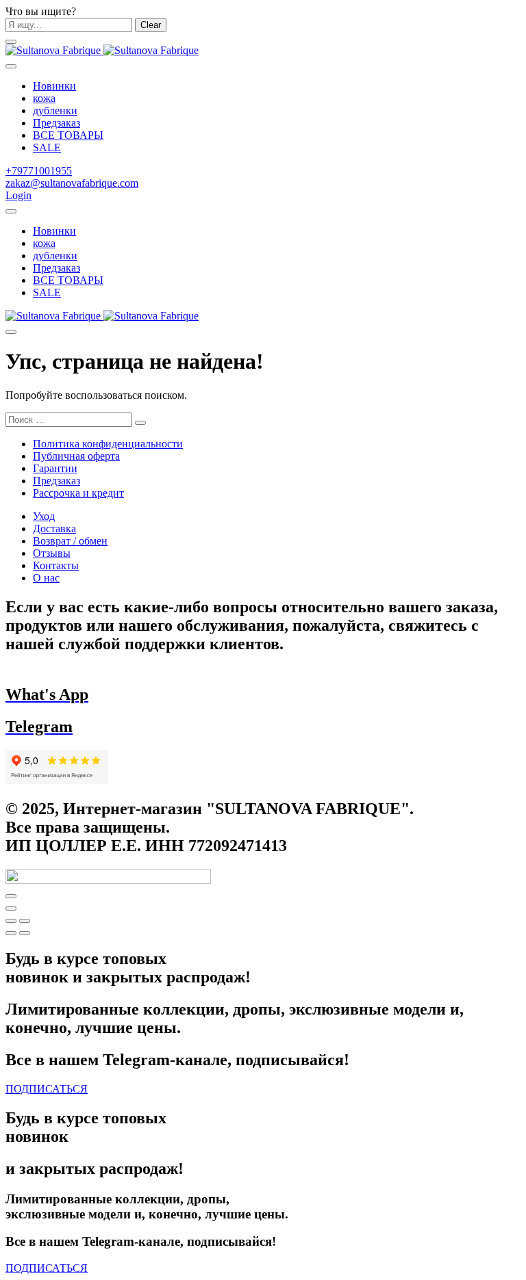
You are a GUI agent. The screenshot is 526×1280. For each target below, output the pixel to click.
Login (18, 195)
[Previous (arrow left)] (10, 933)
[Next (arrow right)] (24, 933)
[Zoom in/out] (24, 921)
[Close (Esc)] (10, 921)
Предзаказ (56, 123)
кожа (44, 98)
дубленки (55, 110)
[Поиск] (10, 211)
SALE (47, 147)
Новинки (54, 86)
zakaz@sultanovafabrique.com (71, 183)
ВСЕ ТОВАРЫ (68, 135)
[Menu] (10, 42)
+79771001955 (38, 171)
